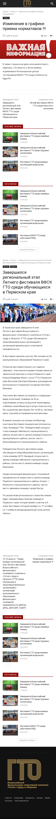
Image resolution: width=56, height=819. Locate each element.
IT (9, 36)
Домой (5, 11)
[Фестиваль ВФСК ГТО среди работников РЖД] (10, 239)
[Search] (52, 3)
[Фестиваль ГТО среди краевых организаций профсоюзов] (10, 166)
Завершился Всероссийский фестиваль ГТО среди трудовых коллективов (34, 150)
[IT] (4, 35)
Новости (13, 11)
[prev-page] (4, 176)
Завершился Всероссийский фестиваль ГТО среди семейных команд (34, 136)
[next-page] (8, 176)
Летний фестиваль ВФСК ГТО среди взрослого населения (41, 106)
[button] (4, 3)
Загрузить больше (27, 249)
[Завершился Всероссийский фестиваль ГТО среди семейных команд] (10, 137)
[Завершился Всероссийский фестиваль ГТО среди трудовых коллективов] (10, 151)
